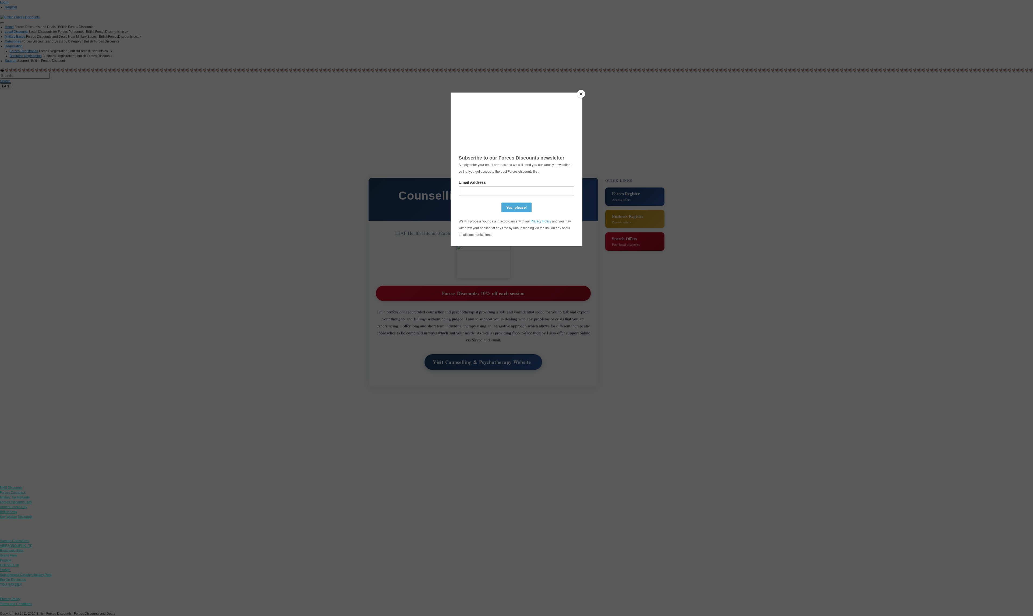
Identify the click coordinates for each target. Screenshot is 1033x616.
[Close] (581, 94)
